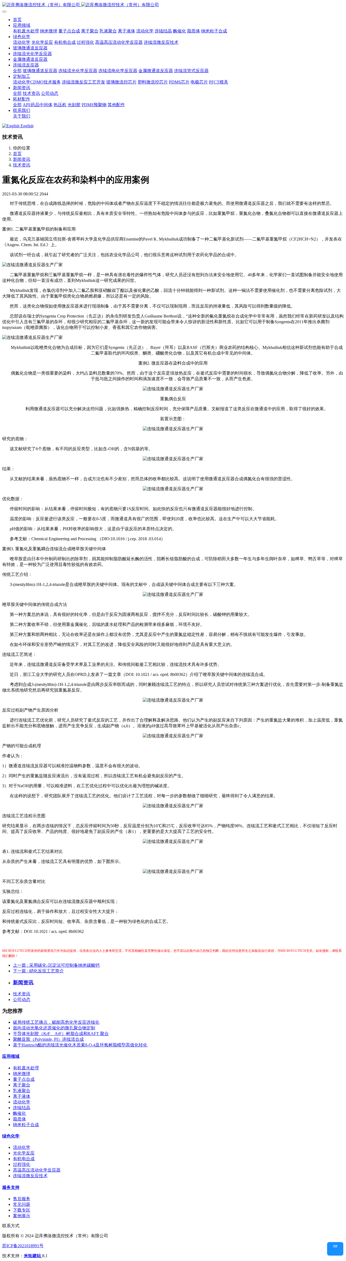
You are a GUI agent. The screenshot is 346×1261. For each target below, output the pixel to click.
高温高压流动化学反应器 (37, 1170)
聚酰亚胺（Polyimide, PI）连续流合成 (48, 1039)
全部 (17, 70)
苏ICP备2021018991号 (23, 1245)
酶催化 (19, 1113)
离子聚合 (21, 1085)
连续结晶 (21, 1107)
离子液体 (21, 1096)
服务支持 (10, 1187)
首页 (17, 19)
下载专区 (21, 1210)
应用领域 (10, 1056)
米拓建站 (33, 1255)
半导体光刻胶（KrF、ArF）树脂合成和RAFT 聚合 (61, 1033)
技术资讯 (21, 165)
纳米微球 (21, 1073)
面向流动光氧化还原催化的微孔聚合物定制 (54, 1028)
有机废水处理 (26, 1068)
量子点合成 (24, 1079)
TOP (335, 1246)
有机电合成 (24, 1158)
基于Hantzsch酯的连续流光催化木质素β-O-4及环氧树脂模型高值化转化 (80, 1045)
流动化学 (21, 1102)
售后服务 (21, 1198)
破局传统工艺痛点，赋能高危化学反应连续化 (56, 1022)
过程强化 (21, 1164)
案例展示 (21, 1215)
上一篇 (56, 965)
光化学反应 (24, 1153)
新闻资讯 (21, 159)
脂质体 (19, 1119)
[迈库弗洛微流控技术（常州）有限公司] (173, 5)
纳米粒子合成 (26, 1124)
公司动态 (21, 999)
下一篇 (38, 971)
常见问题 (21, 1204)
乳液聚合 (21, 1090)
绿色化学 (10, 1136)
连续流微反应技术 (30, 1175)
